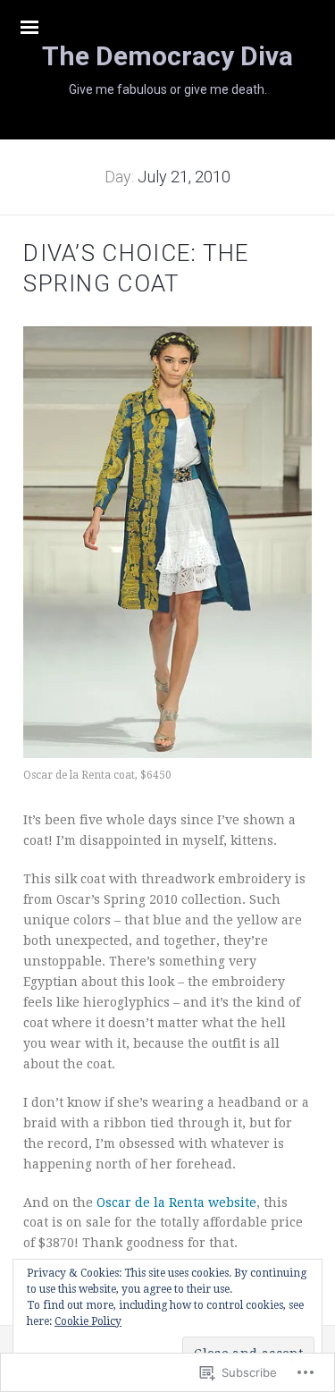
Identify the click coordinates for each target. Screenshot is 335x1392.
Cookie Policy (87, 1321)
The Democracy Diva (167, 56)
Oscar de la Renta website (176, 1202)
